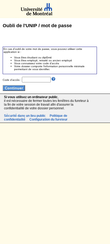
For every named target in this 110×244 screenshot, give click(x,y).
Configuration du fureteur (48, 119)
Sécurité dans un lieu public (25, 116)
